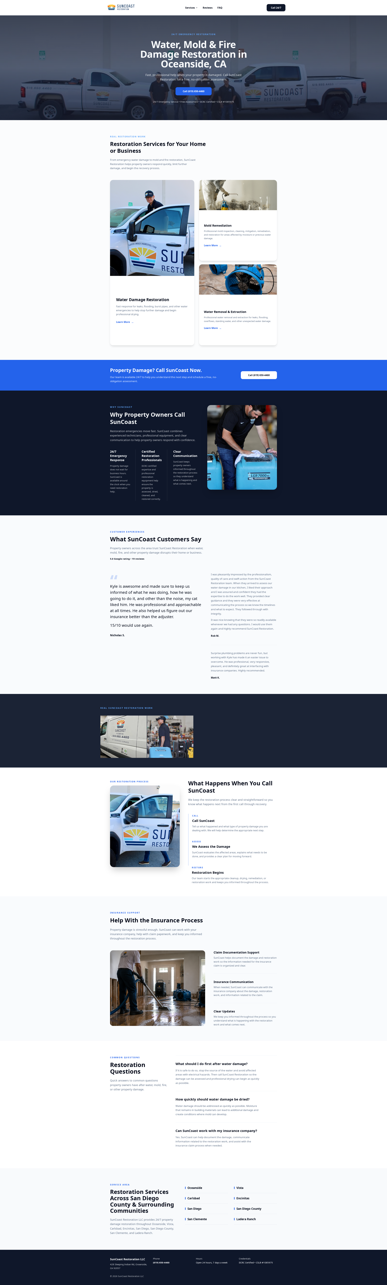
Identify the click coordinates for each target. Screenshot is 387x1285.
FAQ (219, 7)
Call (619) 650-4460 (193, 91)
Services (190, 7)
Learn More (125, 322)
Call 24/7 (276, 7)
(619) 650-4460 (161, 1262)
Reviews (208, 7)
